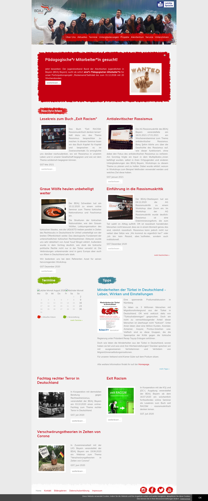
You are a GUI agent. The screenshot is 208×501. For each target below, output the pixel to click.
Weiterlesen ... (53, 82)
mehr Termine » (76, 320)
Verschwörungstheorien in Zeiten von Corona (69, 434)
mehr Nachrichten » (161, 255)
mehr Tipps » (164, 369)
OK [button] (200, 497)
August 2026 (59, 290)
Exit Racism (116, 378)
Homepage (143, 364)
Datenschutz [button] (185, 499)
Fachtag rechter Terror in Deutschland (58, 380)
